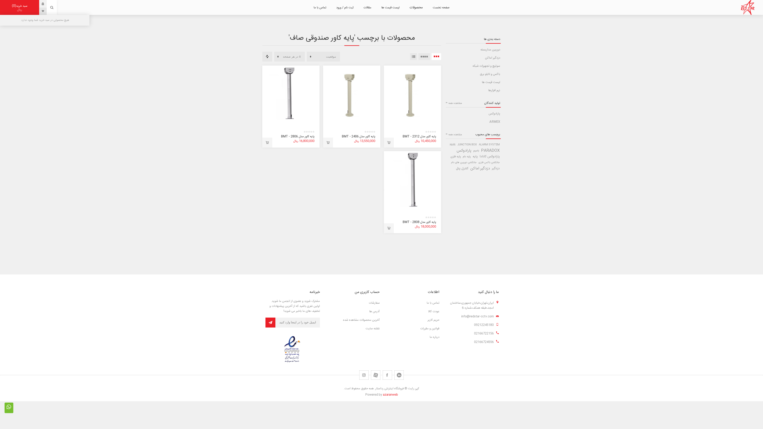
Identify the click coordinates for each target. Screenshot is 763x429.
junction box (467, 145)
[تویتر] (399, 375)
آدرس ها (374, 311)
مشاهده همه (455, 103)
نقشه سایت (373, 328)
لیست (413, 56)
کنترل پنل (462, 168)
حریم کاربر (433, 320)
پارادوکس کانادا (490, 156)
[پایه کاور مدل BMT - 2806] (291, 94)
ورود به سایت (40, 3)
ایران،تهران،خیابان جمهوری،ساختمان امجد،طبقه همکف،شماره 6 (472, 305)
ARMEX (494, 121)
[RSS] (364, 375)
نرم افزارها (494, 90)
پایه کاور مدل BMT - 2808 (419, 222)
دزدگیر (496, 168)
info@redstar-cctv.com (477, 316)
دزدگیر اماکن (492, 57)
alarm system (489, 145)
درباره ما (434, 337)
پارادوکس (494, 113)
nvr (452, 145)
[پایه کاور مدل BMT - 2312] (412, 94)
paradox (490, 151)
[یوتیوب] (375, 375)
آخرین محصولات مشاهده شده (361, 320)
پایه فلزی (455, 156)
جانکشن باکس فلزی (489, 162)
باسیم (476, 151)
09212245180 (484, 325)
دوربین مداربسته (490, 49)
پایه (475, 156)
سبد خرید (20, 7)
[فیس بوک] (387, 375)
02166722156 (484, 333)
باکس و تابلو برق (490, 74)
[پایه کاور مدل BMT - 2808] (412, 179)
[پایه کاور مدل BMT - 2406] (351, 94)
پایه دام (467, 157)
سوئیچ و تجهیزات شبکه (486, 66)
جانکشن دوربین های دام (463, 162)
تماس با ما (433, 302)
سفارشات (374, 302)
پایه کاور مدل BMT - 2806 (298, 136)
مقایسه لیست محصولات (267, 57)
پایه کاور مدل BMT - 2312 (419, 136)
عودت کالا (433, 311)
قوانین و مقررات (429, 328)
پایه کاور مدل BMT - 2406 (358, 136)
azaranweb (390, 394)
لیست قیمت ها (491, 82)
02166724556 (484, 342)
